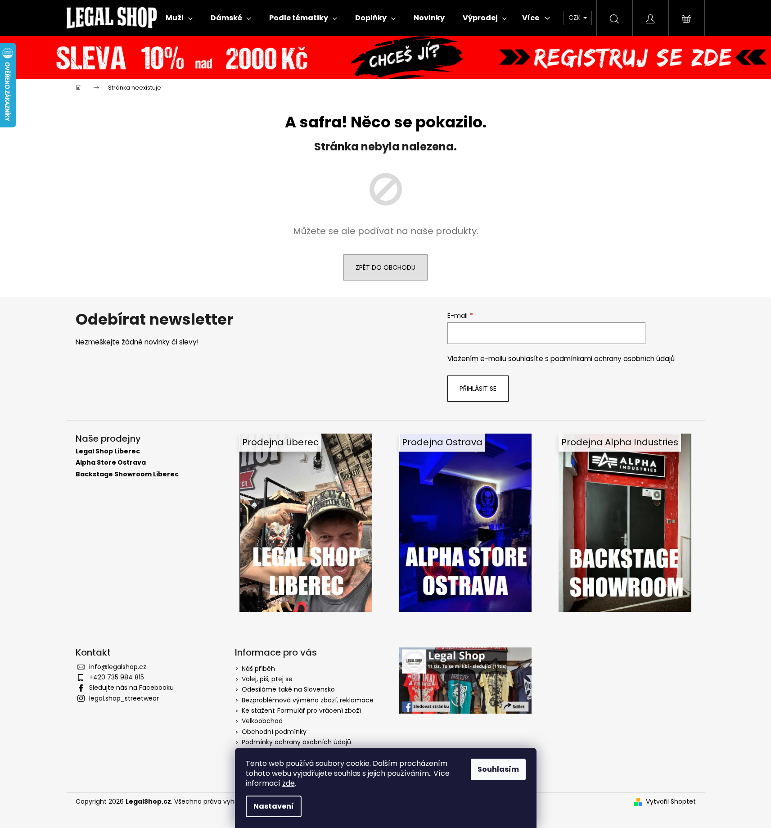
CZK (575, 17)
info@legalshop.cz (117, 666)
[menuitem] (179, 18)
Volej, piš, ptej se (267, 678)
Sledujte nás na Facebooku (131, 687)
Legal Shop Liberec (108, 451)
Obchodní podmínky (274, 731)
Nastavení (273, 806)
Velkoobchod (262, 720)
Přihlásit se (478, 388)
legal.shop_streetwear (124, 698)
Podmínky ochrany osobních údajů (296, 742)
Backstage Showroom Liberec (127, 474)
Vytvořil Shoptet (671, 801)
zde (288, 783)
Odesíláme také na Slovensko (288, 689)
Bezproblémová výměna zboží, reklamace (308, 700)
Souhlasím (498, 769)
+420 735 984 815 (116, 677)
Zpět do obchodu (385, 267)
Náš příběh (258, 668)
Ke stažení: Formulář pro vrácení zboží (301, 710)
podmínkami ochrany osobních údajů (612, 358)
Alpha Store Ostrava (111, 462)
